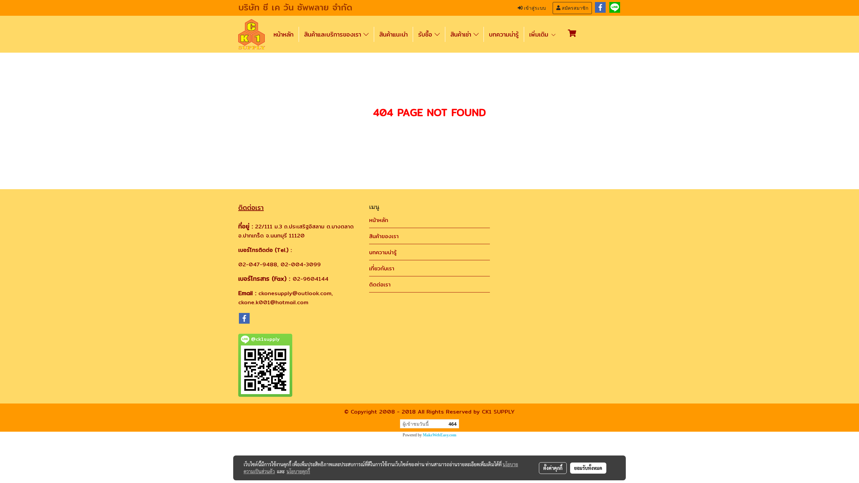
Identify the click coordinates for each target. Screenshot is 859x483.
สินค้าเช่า (461, 34)
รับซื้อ (426, 34)
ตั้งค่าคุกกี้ (552, 468)
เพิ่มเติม (540, 34)
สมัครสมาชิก (574, 8)
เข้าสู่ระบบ (534, 8)
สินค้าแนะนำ (393, 34)
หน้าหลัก (283, 34)
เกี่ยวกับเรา (381, 268)
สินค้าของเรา (384, 236)
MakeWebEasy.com (439, 435)
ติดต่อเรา (380, 284)
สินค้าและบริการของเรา (333, 34)
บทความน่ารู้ (504, 34)
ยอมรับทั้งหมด (588, 468)
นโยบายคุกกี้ (298, 471)
